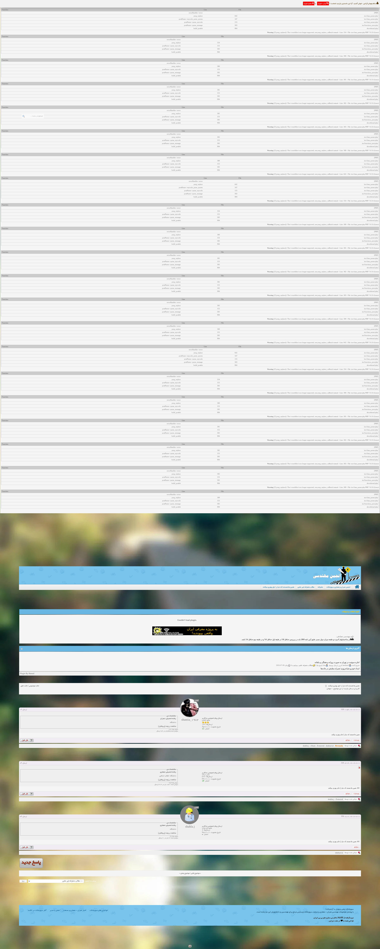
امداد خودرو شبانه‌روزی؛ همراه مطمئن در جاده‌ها (340, 660)
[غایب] (359, 768)
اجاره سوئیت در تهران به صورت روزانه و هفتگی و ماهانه (337, 653)
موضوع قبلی (195, 873)
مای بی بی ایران (320, 918)
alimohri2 (345, 669)
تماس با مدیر (55, 910)
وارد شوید (322, 4)
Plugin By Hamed (27, 673)
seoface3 (346, 656)
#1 (21, 710)
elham (313, 746)
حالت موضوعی (34, 686)
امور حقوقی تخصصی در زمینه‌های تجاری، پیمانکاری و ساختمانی (334, 666)
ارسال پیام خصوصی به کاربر (212, 718)
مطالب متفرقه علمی (306, 656)
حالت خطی (24, 686)
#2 (21, 763)
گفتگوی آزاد (304, 662)
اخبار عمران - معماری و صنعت (74, 910)
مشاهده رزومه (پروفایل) (167, 726)
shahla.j (306, 746)
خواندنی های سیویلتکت (99, 910)
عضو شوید (308, 4)
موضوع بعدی (185, 873)
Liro (324, 656)
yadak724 (345, 662)
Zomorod (320, 746)
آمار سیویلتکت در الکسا (37, 910)
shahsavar (330, 746)
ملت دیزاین (333, 921)
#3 (21, 817)
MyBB (340, 918)
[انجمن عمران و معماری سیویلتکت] (336, 583)
